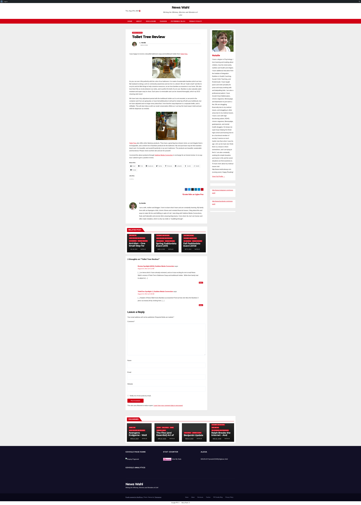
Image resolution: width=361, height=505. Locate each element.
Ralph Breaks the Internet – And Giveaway (220, 435)
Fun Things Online (188, 235)
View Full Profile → (218, 176)
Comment (131, 321)
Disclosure (151, 21)
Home (130, 21)
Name (129, 360)
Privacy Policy (195, 21)
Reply (200, 282)
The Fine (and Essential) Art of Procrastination (165, 435)
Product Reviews (137, 32)
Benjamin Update (193, 435)
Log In (6, 1)
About (139, 21)
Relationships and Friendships (220, 430)
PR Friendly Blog (178, 21)
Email (129, 372)
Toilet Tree (133, 143)
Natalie (143, 43)
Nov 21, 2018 (217, 438)
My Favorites (132, 240)
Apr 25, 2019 (134, 438)
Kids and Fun (132, 235)
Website (130, 384)
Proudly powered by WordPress (134, 497)
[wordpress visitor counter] (167, 459)
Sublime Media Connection (164, 155)
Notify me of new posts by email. (140, 396)
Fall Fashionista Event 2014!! (191, 244)
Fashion (163, 21)
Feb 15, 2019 (189, 438)
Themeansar (158, 497)
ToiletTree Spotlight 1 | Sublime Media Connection (155, 291)
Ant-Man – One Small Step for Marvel (137, 245)
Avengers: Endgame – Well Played (138, 435)
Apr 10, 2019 (162, 438)
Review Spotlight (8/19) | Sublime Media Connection (156, 266)
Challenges (165, 427)
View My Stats (176, 459)
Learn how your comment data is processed (168, 405)
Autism (158, 427)
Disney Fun (132, 427)
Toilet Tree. (184, 54)
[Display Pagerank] (132, 459)
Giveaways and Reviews (163, 235)
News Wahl (180, 7)
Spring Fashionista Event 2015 (166, 244)
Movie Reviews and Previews (137, 238)
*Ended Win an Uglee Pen (193, 194)
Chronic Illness (161, 430)
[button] (234, 21)
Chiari (171, 427)
